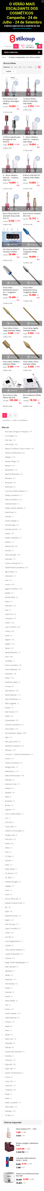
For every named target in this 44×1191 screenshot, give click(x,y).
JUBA (7, 911)
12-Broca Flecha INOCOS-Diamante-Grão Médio (30, 101)
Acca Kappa (9, 436)
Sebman (8, 1047)
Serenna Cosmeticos (13, 724)
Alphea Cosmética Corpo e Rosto (17, 448)
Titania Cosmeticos (12, 763)
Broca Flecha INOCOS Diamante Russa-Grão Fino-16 (11, 215)
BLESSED (8, 801)
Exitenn (8, 542)
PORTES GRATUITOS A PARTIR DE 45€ (22, 26)
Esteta (7, 533)
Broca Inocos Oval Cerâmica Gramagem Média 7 (11, 101)
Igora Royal (9, 572)
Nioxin (7, 988)
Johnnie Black (10, 597)
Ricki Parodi (9, 712)
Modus (7, 975)
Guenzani (8, 559)
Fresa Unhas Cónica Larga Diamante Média (11, 329)
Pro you (8, 686)
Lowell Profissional (12, 954)
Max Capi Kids (10, 967)
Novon (7, 996)
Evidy (7, 865)
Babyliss (8, 457)
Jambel (7, 593)
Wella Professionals (12, 775)
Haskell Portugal (11, 882)
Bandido (8, 792)
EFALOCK (8, 839)
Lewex (7, 623)
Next (15, 415)
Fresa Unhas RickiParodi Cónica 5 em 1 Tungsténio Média (10, 291)
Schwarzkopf (10, 720)
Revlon (7, 1035)
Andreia (8, 788)
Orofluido (8, 661)
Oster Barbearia (11, 669)
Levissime (9, 618)
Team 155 (9, 1081)
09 (20, 67)
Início (4, 57)
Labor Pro (9, 614)
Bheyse (8, 465)
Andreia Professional (13, 453)
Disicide (8, 516)
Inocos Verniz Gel (11, 899)
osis (6, 1005)
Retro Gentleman (11, 699)
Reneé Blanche (10, 695)
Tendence (9, 1090)
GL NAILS (8, 877)
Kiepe (7, 601)
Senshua (8, 1056)
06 (16, 67)
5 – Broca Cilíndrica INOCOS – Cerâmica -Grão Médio (31, 139)
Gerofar (8, 550)
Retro (7, 1030)
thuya (7, 1094)
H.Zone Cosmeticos (12, 563)
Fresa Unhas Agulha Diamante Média (30, 329)
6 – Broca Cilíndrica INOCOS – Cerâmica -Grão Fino (11, 177)
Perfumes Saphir (11, 682)
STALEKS (8, 1060)
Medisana (8, 971)
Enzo (7, 852)
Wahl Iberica (9, 771)
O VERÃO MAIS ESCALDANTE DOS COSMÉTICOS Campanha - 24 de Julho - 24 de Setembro (22, 13)
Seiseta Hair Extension (13, 1052)
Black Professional (12, 474)
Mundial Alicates (11, 652)
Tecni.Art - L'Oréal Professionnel (17, 754)
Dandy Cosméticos (12, 495)
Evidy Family (9, 869)
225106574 (30, 47)
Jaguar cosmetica (11, 589)
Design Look (10, 835)
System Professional (13, 1073)
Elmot (7, 848)
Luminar (8, 958)
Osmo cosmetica (11, 665)
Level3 (7, 933)
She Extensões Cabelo (13, 733)
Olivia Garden (10, 1001)
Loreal (7, 631)
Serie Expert (9, 729)
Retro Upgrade (10, 703)
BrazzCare (9, 487)
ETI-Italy (8, 856)
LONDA (8, 945)
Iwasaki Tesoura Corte (13, 903)
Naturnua (8, 979)
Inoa (6, 580)
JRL (6, 907)
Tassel (7, 1077)
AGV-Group (9, 444)
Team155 (8, 1085)
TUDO (29, 67)
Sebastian (8, 1043)
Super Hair (9, 1068)
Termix (7, 758)
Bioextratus (9, 470)
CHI (6, 818)
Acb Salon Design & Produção (16, 431)
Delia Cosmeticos (11, 499)
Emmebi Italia (10, 525)
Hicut (7, 890)
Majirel (7, 640)
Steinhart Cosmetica (12, 746)
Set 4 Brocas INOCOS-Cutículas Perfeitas (11, 250)
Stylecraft (8, 1064)
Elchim (7, 843)
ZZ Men (8, 1115)
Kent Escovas (10, 924)
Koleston (8, 606)
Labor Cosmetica (11, 928)
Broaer (7, 805)
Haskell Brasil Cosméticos (15, 567)
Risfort (7, 716)
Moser (7, 648)
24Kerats (8, 780)
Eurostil (8, 860)
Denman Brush (11, 504)
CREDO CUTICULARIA (13, 831)
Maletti (7, 644)
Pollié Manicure (11, 1018)
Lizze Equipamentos (12, 941)
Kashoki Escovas (11, 916)
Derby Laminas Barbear (14, 508)
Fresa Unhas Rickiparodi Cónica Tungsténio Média (30, 289)
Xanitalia (8, 1111)
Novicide (8, 992)
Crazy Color (9, 826)
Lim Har (8, 937)
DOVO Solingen (11, 521)
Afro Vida (8, 440)
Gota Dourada (10, 555)
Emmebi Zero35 (11, 529)
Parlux (7, 678)
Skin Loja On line (11, 741)
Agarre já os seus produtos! (22, 28)
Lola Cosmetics (11, 627)
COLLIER (8, 822)
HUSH (7, 894)
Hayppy (8, 886)
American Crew (11, 784)
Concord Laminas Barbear (15, 491)
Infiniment (9, 576)
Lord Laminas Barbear (13, 950)
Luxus (7, 635)
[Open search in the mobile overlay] (10, 46)
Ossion (7, 1009)
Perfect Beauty (10, 1013)
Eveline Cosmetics (12, 538)
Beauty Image (10, 461)
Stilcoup (8, 750)
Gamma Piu (9, 546)
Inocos (7, 584)
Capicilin (8, 809)
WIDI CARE (9, 1107)
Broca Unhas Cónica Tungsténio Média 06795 (31, 251)
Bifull (7, 797)
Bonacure (8, 482)
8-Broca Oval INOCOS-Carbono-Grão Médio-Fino (31, 177)
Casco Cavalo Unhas (13, 814)
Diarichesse (9, 512)
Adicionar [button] (14, 94)
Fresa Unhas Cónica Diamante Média (30, 363)
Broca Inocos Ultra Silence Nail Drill (10, 396)
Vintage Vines (10, 767)
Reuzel (7, 708)
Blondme (8, 478)
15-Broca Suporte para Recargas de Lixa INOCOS (11, 139)
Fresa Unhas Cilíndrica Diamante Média (11, 363)
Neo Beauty (9, 984)
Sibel (7, 737)
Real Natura (9, 691)
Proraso (8, 1022)
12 (24, 67)
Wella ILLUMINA (11, 1102)
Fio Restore (9, 873)
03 (12, 67)
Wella (7, 1098)
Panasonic (9, 674)
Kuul (6, 610)
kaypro (7, 920)
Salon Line (9, 1039)
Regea (7, 1026)
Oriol (7, 657)
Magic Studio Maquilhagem (15, 962)
